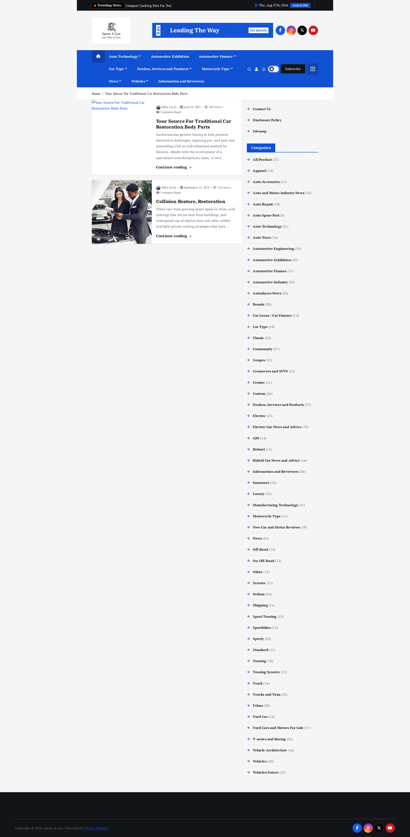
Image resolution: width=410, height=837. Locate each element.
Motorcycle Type (216, 68)
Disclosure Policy (267, 120)
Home (96, 93)
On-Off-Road (263, 560)
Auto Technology (123, 56)
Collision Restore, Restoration (190, 201)
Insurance (261, 482)
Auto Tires (262, 237)
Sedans (259, 594)
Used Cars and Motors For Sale (278, 727)
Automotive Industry (270, 282)
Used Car (260, 716)
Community (262, 349)
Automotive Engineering (273, 248)
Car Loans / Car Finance (272, 315)
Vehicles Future (265, 772)
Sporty (258, 638)
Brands (258, 304)
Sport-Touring (264, 616)
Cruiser (259, 382)
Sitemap (259, 131)
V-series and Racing (269, 739)
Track (257, 683)
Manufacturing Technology (275, 505)
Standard (260, 649)
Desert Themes (96, 828)
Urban (258, 705)
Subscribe (293, 68)
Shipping (260, 605)
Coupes (259, 360)
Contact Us (262, 109)
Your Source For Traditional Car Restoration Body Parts (146, 93)
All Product (262, 159)
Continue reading (172, 167)
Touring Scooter (266, 672)
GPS (256, 438)
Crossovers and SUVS (270, 371)
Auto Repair (263, 204)
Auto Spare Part (266, 215)
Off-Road (260, 549)
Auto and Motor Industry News (278, 192)
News (113, 81)
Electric (259, 415)
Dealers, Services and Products (162, 68)
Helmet (259, 449)
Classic (258, 337)
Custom (259, 393)
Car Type (116, 68)
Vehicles (138, 81)
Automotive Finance (216, 56)
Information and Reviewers (181, 81)
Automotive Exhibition (170, 56)
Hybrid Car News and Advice (276, 460)
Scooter (259, 583)
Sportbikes (262, 627)
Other (257, 571)
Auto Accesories (266, 181)
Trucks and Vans (266, 694)
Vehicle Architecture (270, 750)
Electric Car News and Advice (277, 426)
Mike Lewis (169, 107)
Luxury (258, 493)
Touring (259, 660)
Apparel (259, 170)
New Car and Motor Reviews (276, 527)
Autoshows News (267, 293)
